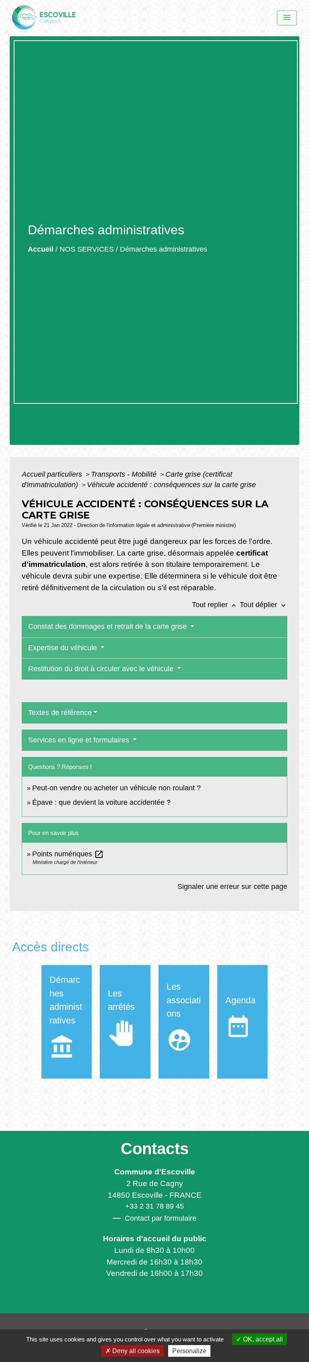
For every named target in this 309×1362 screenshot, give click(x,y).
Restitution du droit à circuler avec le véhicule (101, 669)
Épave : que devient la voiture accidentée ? (101, 802)
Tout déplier (263, 605)
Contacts (155, 1148)
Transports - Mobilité (125, 474)
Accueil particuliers (53, 474)
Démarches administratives (163, 249)
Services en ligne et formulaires (79, 740)
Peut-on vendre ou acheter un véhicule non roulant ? (116, 788)
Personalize (189, 1351)
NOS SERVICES (87, 249)
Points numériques (68, 854)
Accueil (41, 249)
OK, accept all (262, 1339)
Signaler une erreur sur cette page (232, 887)
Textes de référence (60, 713)
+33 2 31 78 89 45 (154, 1206)
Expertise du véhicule (63, 648)
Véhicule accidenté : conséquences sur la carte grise (171, 485)
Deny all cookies (135, 1351)
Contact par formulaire (160, 1218)
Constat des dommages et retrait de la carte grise (108, 626)
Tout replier (215, 605)
